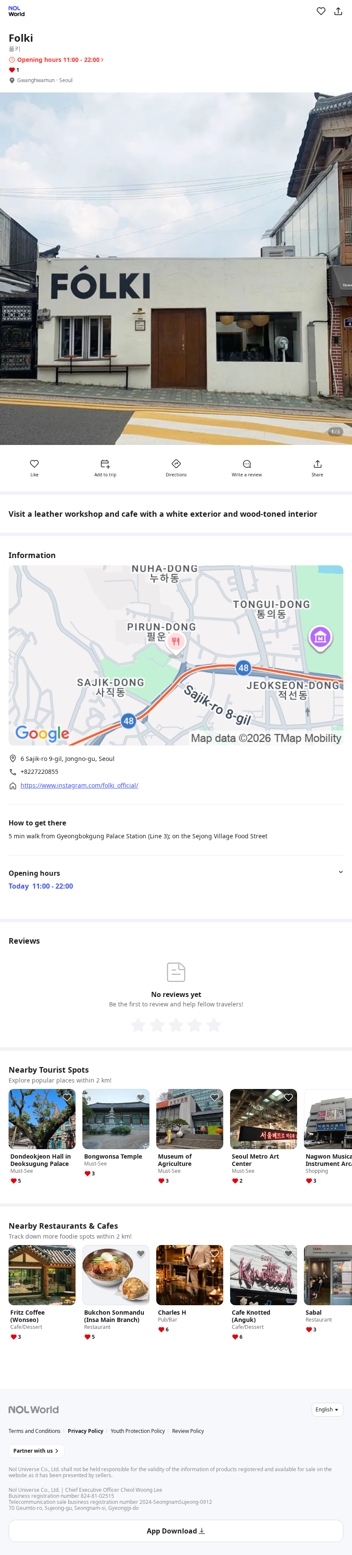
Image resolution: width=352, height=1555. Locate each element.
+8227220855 (39, 772)
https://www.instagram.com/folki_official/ (79, 785)
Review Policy (188, 1431)
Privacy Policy (85, 1431)
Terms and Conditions (35, 1431)
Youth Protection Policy (138, 1431)
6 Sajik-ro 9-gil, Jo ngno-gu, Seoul (68, 758)
